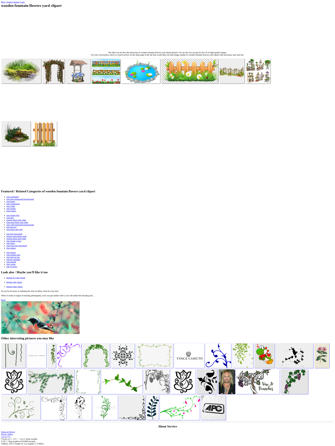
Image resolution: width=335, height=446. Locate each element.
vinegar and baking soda (16, 236)
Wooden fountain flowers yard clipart (16, 80)
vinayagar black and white (17, 222)
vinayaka (10, 218)
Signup (16, 2)
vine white (10, 206)
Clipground (13, 438)
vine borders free (13, 255)
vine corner (11, 264)
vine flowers (11, 227)
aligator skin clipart (14, 282)
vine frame (10, 201)
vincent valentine (13, 259)
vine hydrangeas (13, 204)
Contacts (9, 2)
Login (22, 2)
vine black (10, 243)
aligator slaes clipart (14, 287)
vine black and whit (14, 229)
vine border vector (13, 241)
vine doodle (11, 262)
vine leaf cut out (12, 257)
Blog (3, 2)
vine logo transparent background (20, 199)
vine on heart (11, 267)
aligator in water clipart (15, 278)
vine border (11, 209)
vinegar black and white (16, 220)
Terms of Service (8, 432)
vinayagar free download (16, 246)
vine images (11, 211)
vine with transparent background (20, 225)
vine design (11, 252)
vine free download (14, 234)
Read (3, 300)
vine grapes (11, 248)
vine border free (12, 215)
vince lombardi (12, 197)
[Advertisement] (167, 29)
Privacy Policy (7, 434)
